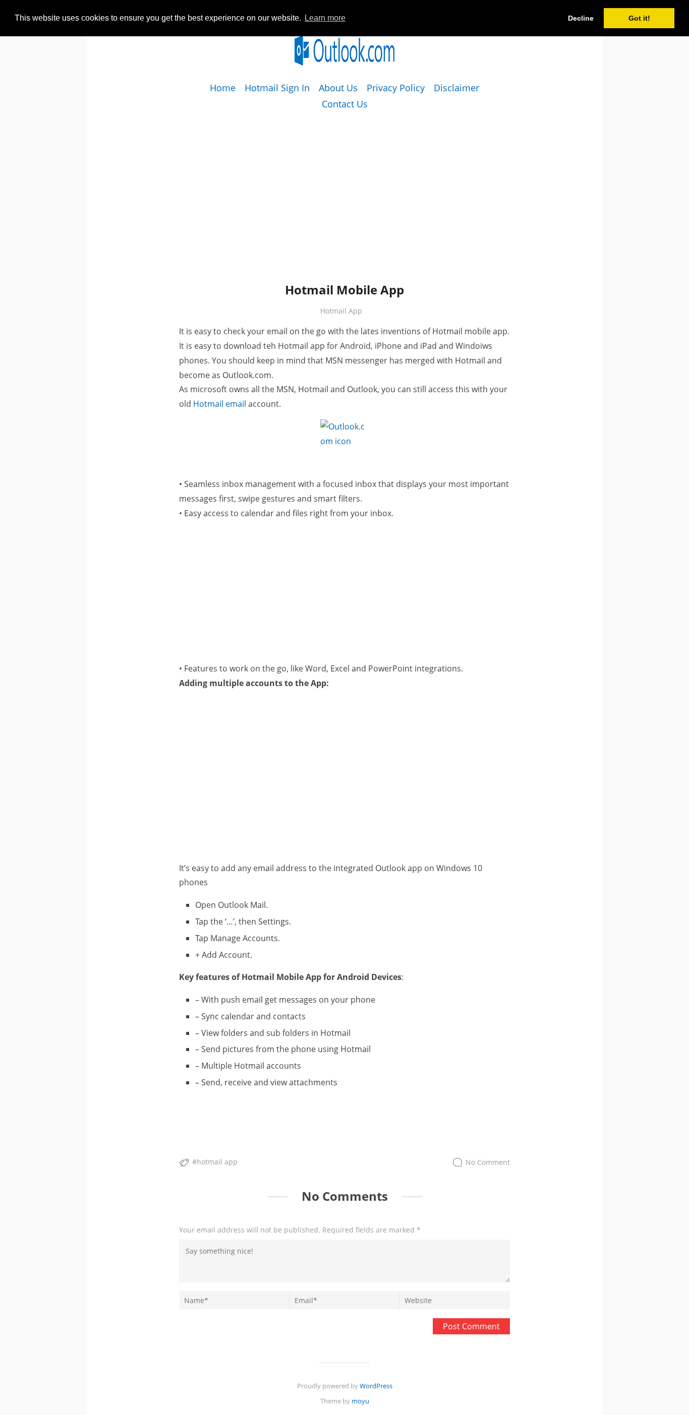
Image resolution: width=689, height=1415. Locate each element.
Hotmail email (219, 403)
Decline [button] (581, 18)
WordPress (376, 1385)
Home (223, 88)
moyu (360, 1400)
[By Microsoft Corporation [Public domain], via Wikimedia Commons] (344, 444)
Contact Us (345, 104)
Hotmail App (341, 311)
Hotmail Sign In (277, 88)
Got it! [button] (639, 18)
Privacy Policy (396, 88)
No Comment (488, 1162)
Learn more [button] (325, 18)
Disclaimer (456, 88)
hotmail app (217, 1161)
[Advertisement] (344, 183)
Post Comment (471, 1326)
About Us (338, 88)
